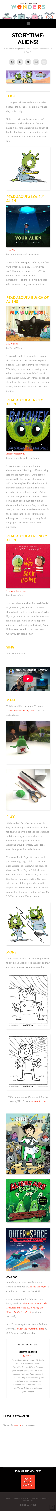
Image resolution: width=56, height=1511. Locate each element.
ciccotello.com (38, 1101)
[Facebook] (21, 1504)
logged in (17, 1425)
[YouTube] (28, 1504)
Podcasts (35, 1498)
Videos (26, 1498)
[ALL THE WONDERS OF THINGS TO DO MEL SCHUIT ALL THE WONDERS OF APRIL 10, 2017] (0, 1451)
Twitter (28, 1356)
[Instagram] (31, 1504)
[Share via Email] (44, 62)
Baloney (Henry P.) (16, 453)
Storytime (19, 49)
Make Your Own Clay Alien (21, 710)
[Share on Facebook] (12, 62)
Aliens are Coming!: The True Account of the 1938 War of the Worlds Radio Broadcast (27, 1307)
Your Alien (11, 250)
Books (11, 49)
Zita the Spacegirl (37, 1286)
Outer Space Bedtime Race (30, 1328)
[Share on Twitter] (20, 62)
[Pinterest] (34, 1504)
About (44, 1498)
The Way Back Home (17, 591)
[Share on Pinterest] (36, 62)
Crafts (17, 1498)
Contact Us (28, 1500)
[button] (28, 23)
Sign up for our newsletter (28, 1482)
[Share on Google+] (28, 62)
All (7, 49)
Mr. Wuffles (12, 343)
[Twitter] (25, 1504)
